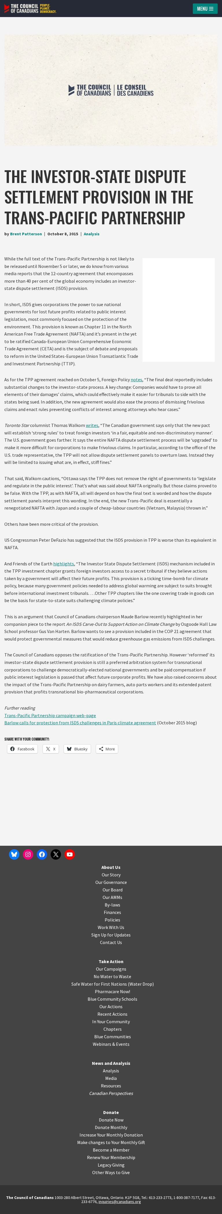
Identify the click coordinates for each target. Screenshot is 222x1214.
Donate (111, 1112)
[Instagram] (28, 854)
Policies (112, 920)
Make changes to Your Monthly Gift (111, 1142)
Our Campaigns (111, 969)
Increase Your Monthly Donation (111, 1135)
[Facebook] (42, 854)
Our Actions (111, 1006)
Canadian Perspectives (111, 1093)
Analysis (91, 233)
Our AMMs (112, 897)
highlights (63, 564)
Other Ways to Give (111, 1172)
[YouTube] (69, 854)
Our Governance (111, 882)
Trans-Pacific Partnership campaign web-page (50, 715)
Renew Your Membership (111, 1157)
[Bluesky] (14, 854)
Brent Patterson (26, 233)
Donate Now (111, 1120)
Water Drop (141, 984)
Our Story (111, 875)
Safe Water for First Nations (99, 984)
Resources (111, 1086)
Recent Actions (112, 1014)
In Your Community (111, 1021)
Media (111, 1078)
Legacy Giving (111, 1165)
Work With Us (111, 927)
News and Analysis (111, 1063)
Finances (112, 912)
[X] (56, 854)
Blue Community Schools (112, 999)
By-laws (112, 905)
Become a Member (111, 1150)
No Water (103, 976)
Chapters (112, 1029)
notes (136, 379)
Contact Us (111, 942)
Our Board (113, 890)
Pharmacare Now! (112, 991)
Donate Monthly (111, 1127)
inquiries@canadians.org (120, 1201)
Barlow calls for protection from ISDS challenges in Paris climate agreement (80, 723)
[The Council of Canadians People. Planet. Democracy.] (30, 8)
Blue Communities (112, 1036)
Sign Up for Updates (111, 935)
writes (92, 425)
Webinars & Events (111, 1044)
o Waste (123, 976)
